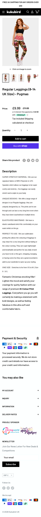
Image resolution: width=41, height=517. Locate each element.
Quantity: (6, 130)
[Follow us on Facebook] (3, 488)
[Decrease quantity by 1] (14, 130)
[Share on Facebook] (24, 160)
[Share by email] (37, 160)
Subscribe (11, 464)
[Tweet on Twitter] (32, 160)
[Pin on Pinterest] (28, 160)
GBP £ (6, 475)
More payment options (20, 151)
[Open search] (28, 12)
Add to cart (20, 138)
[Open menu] (3, 12)
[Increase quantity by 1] (27, 130)
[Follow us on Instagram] (8, 488)
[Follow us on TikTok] (12, 488)
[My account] (32, 12)
